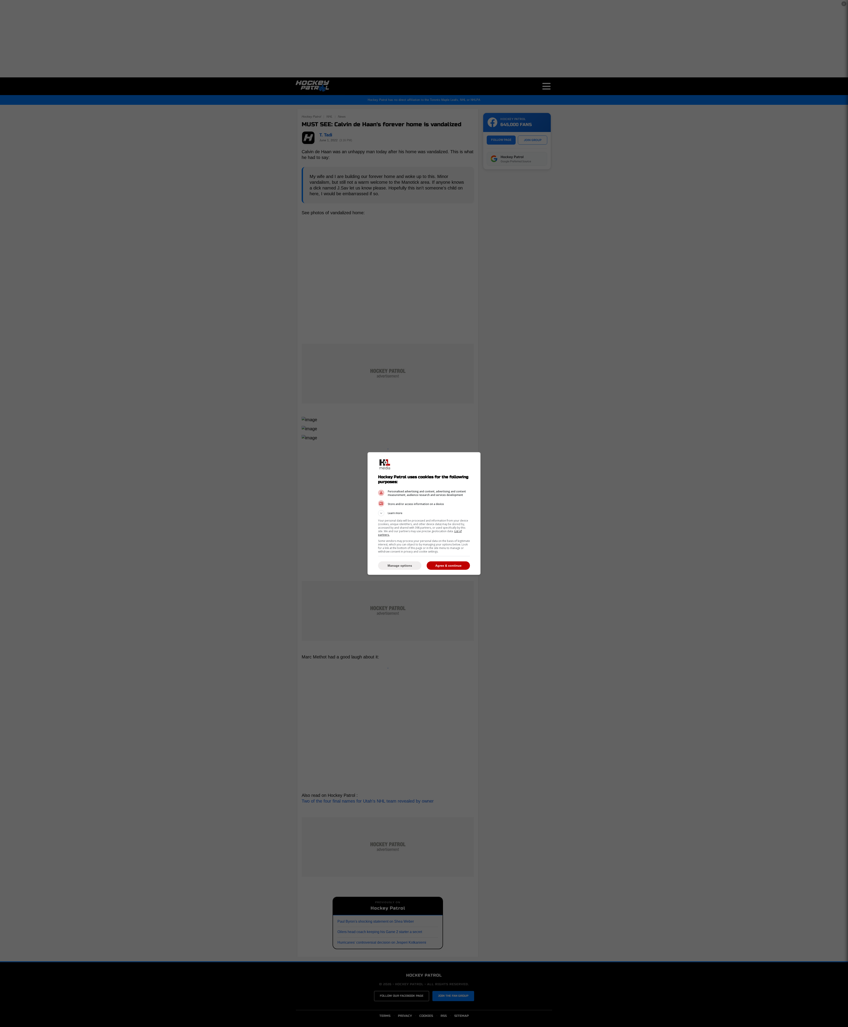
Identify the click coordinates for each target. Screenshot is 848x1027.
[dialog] (424, 513)
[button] (424, 513)
